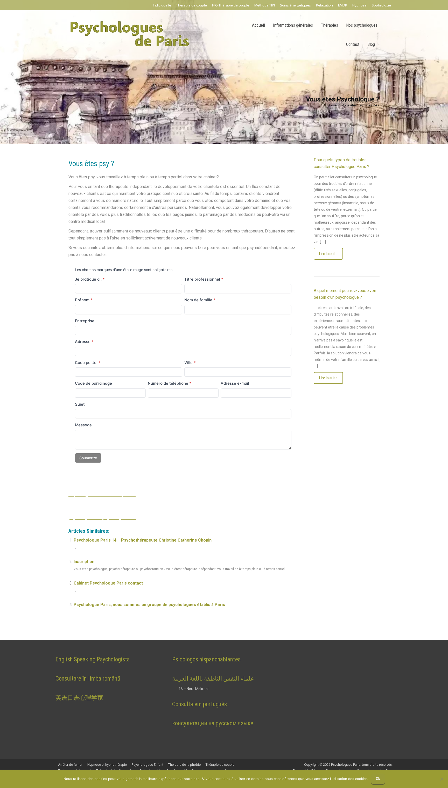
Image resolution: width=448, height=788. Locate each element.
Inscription (84, 561)
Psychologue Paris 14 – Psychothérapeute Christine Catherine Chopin (143, 540)
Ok (378, 778)
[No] (441, 779)
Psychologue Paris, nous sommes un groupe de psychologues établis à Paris (149, 604)
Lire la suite (328, 254)
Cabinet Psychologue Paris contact (108, 583)
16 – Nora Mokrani (193, 689)
